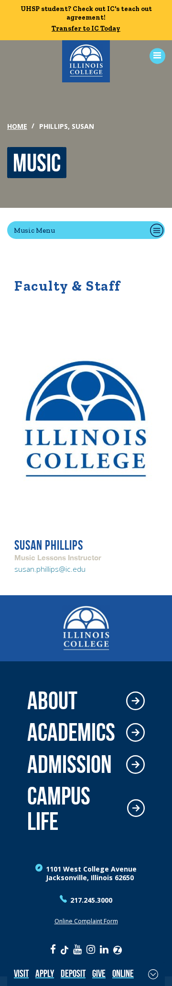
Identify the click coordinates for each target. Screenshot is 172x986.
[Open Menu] (154, 56)
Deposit (73, 973)
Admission (69, 764)
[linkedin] (104, 949)
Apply (44, 973)
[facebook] (53, 949)
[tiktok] (64, 949)
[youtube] (77, 949)
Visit (21, 973)
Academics (71, 732)
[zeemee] (117, 949)
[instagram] (90, 949)
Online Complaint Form (86, 921)
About (52, 701)
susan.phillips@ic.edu (50, 569)
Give (99, 973)
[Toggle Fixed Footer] (153, 974)
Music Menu (34, 230)
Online (123, 973)
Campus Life (58, 808)
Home (17, 126)
